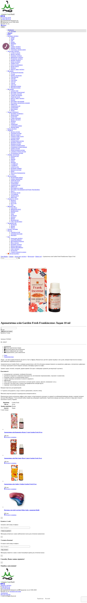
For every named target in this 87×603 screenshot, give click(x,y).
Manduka (13, 43)
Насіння (13, 162)
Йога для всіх (15, 243)
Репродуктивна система (18, 150)
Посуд (12, 191)
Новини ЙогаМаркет (17, 247)
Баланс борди (15, 66)
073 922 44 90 (6, 588)
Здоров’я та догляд (12, 198)
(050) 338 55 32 (6, 19)
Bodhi (12, 39)
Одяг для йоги (15, 249)
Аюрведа (10, 130)
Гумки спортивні (16, 118)
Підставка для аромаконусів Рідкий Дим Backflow (25, 189)
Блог (8, 237)
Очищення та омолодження (19, 147)
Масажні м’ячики (16, 86)
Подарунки (14, 250)
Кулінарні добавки (16, 168)
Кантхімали (14, 109)
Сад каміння (14, 194)
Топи (12, 214)
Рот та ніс (13, 203)
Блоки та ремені (15, 62)
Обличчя (13, 202)
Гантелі (13, 122)
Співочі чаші (14, 90)
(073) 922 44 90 (6, 17)
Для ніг (13, 83)
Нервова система (16, 144)
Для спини (14, 80)
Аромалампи (14, 107)
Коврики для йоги (6, 585)
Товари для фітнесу (13, 112)
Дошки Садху (15, 63)
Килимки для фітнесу (17, 113)
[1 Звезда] (4, 346)
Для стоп (13, 84)
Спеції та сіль (15, 167)
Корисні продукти (16, 246)
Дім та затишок (11, 176)
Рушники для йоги (16, 55)
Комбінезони (14, 211)
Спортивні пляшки (16, 125)
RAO (12, 45)
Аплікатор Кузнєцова (17, 72)
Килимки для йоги (12, 36)
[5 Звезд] (10, 346)
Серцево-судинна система (18, 151)
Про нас (9, 230)
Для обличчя (14, 77)
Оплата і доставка (12, 229)
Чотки (12, 110)
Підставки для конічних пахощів (20, 103)
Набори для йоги (16, 48)
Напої (12, 171)
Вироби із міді (15, 139)
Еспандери (14, 116)
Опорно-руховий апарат (18, 145)
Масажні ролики (15, 87)
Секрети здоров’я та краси (18, 252)
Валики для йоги (16, 60)
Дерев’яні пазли (15, 97)
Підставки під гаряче (17, 188)
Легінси (13, 217)
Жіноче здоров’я (15, 135)
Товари (11, 256)
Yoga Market (4, 256)
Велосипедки (15, 220)
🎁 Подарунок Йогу (13, 253)
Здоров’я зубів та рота (17, 136)
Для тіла (13, 81)
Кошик (4, 25)
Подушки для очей (16, 93)
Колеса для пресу (16, 119)
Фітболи (13, 68)
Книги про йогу (12, 128)
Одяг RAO (14, 208)
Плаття (13, 212)
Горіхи (13, 160)
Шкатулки (14, 197)
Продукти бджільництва (18, 173)
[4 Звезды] (9, 346)
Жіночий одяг (11, 206)
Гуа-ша (13, 74)
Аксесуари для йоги (13, 51)
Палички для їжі (15, 192)
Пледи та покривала (17, 65)
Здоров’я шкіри (15, 138)
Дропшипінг (4, 593)
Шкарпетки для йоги (17, 57)
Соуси (12, 174)
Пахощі (13, 100)
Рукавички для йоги (17, 59)
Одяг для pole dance (16, 221)
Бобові (13, 157)
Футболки (14, 215)
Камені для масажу (16, 75)
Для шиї (13, 78)
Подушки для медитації (18, 92)
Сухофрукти (14, 163)
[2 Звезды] (6, 346)
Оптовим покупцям (16, 233)
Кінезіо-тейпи (15, 127)
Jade (12, 40)
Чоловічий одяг (11, 223)
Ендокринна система (17, 153)
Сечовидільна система (17, 141)
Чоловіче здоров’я (16, 142)
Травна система (15, 148)
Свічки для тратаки (16, 95)
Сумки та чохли (15, 52)
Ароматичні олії (15, 106)
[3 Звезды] (7, 346)
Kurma (13, 42)
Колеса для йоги (15, 54)
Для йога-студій (15, 232)
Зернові (13, 159)
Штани (13, 218)
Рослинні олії (15, 156)
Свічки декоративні (16, 179)
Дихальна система (16, 133)
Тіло (12, 205)
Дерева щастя (15, 195)
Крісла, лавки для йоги (17, 69)
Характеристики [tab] (9, 357)
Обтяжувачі (14, 124)
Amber (13, 37)
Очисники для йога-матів (18, 49)
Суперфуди (14, 165)
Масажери (10, 71)
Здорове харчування (13, 154)
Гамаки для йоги (16, 46)
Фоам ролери (15, 115)
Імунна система (15, 132)
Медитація (10, 89)
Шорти (13, 227)
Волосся (13, 200)
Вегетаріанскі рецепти (17, 241)
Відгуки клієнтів (5, 594)
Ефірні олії (14, 104)
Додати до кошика (7, 331)
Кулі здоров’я (15, 182)
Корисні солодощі (16, 170)
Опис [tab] (5, 355)
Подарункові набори (17, 177)
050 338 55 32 (6, 587)
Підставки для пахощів (17, 101)
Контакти (13, 235)
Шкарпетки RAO (16, 209)
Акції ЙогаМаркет (16, 240)
